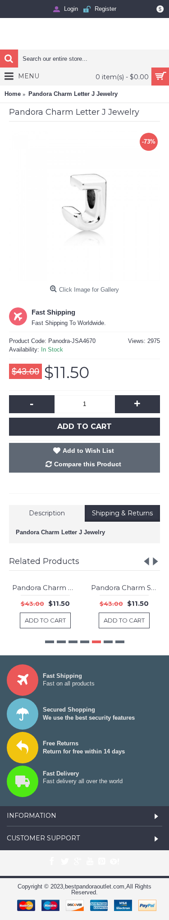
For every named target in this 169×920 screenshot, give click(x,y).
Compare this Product (87, 464)
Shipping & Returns (122, 513)
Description (47, 513)
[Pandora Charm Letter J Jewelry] (84, 206)
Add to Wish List (88, 450)
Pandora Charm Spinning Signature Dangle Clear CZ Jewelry (57, 587)
